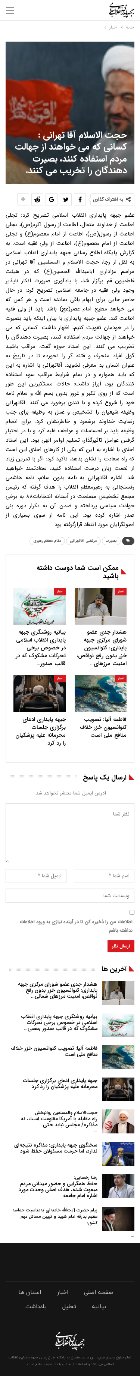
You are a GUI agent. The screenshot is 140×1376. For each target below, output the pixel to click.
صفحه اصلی (98, 1293)
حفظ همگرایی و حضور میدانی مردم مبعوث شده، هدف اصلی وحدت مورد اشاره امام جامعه (58, 1187)
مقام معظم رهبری (47, 541)
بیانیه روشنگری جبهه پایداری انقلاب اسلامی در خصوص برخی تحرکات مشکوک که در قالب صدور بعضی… (59, 1022)
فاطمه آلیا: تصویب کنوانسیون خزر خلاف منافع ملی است (54, 1051)
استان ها (29, 1293)
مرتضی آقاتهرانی (83, 541)
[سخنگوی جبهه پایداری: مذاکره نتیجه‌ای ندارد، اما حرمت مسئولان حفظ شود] (118, 1154)
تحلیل (69, 1307)
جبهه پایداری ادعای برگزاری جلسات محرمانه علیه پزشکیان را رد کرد (60, 1083)
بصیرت (111, 541)
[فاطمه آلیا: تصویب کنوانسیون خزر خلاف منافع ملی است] (101, 693)
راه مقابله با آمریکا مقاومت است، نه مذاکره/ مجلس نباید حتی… (59, 1122)
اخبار (121, 591)
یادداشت (36, 1307)
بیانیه (99, 1307)
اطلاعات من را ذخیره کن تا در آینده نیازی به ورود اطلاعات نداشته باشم (76, 926)
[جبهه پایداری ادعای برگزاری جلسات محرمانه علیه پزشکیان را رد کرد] (39, 693)
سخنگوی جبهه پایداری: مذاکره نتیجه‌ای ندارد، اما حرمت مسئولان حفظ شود (55, 1148)
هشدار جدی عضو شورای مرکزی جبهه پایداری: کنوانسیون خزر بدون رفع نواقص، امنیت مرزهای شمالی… (57, 990)
